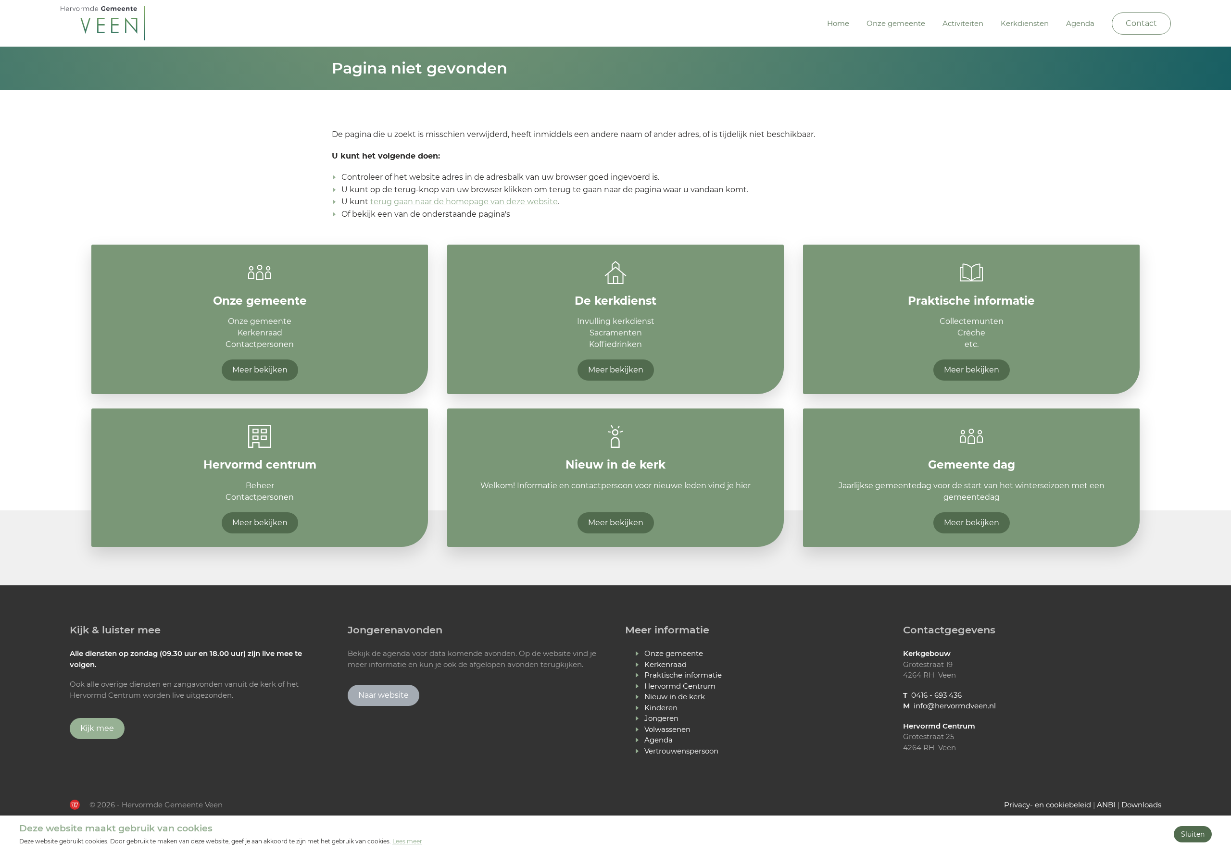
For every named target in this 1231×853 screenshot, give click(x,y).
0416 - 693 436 (936, 695)
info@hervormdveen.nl (955, 705)
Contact (1141, 23)
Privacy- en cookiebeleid (1047, 804)
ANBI (1106, 804)
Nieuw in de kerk (674, 696)
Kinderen (661, 707)
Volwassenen (667, 729)
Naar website (383, 695)
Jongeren (661, 718)
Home (838, 23)
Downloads (1141, 804)
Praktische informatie (683, 675)
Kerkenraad (665, 664)
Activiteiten (962, 23)
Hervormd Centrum (680, 686)
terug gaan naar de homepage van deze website (464, 201)
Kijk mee (97, 728)
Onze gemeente (896, 23)
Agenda (1080, 23)
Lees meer (407, 841)
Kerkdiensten (1025, 23)
